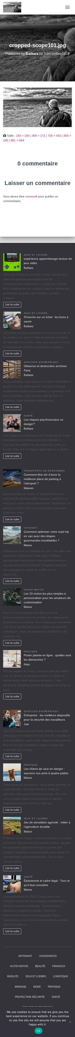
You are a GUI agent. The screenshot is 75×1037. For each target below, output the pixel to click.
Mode (37, 986)
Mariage (20, 986)
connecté (31, 196)
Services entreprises (41, 362)
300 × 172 (38, 135)
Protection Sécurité (30, 996)
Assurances (48, 956)
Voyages (30, 528)
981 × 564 (17, 140)
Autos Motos (34, 590)
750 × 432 (54, 135)
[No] (70, 1022)
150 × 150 (22, 135)
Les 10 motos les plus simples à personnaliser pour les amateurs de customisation (47, 598)
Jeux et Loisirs (36, 255)
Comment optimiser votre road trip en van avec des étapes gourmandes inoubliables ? (46, 536)
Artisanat (25, 956)
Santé (28, 416)
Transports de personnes (44, 471)
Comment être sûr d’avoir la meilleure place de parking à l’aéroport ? (42, 479)
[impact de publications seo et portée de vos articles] (13, 7)
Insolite (12, 976)
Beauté (40, 966)
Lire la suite (12, 304)
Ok (38, 1030)
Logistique (60, 976)
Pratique (31, 651)
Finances (58, 966)
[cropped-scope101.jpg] (37, 107)
